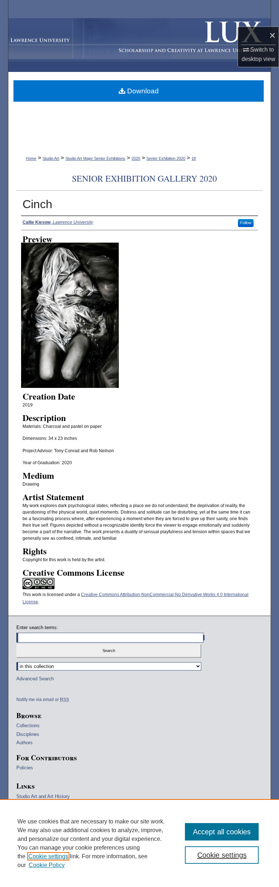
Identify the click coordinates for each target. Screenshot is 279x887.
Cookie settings (48, 856)
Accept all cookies (222, 832)
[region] (139, 843)
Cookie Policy (47, 865)
